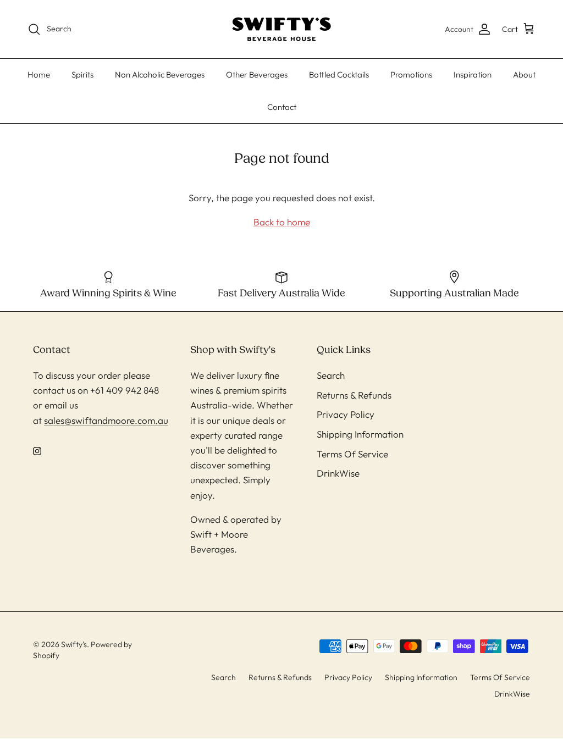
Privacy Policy (345, 414)
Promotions (411, 74)
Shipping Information (360, 434)
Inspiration (473, 74)
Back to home (281, 222)
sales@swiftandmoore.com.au (106, 420)
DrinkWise (338, 473)
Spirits (82, 74)
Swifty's (74, 644)
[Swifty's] (281, 29)
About (524, 74)
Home (38, 74)
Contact (281, 107)
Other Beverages (257, 74)
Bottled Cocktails (339, 74)
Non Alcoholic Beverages (160, 74)
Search (331, 375)
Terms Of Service (352, 454)
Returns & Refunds (354, 395)
